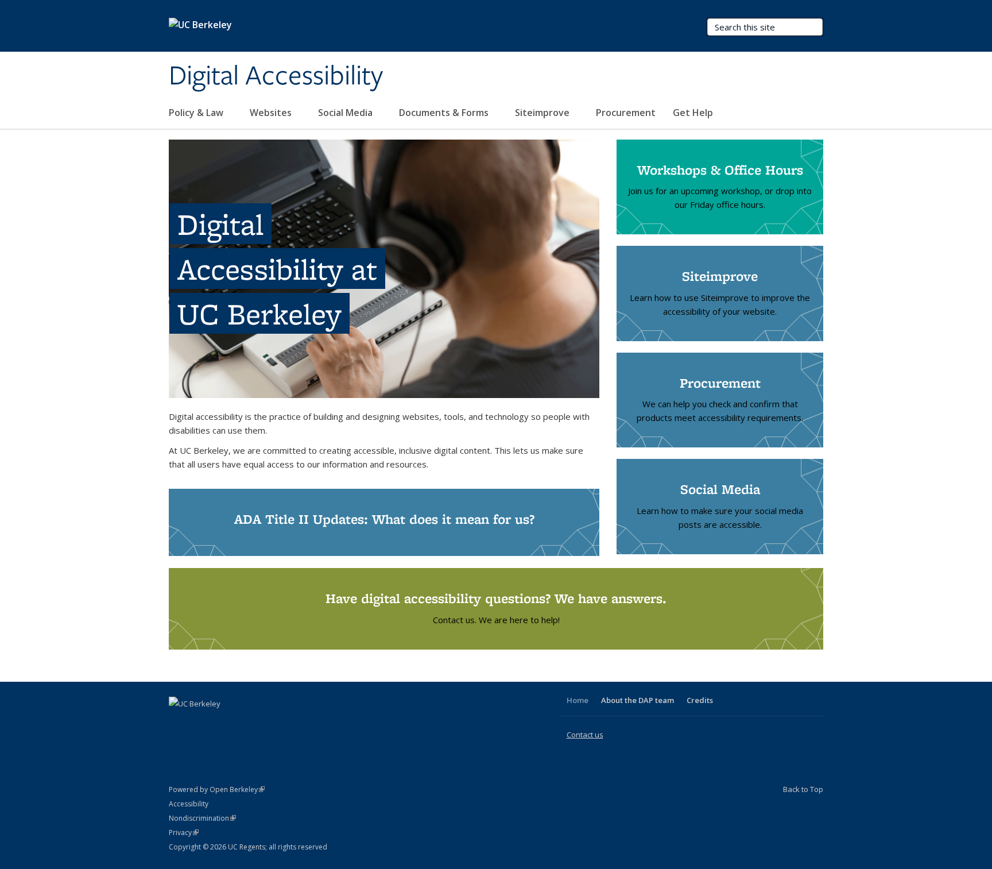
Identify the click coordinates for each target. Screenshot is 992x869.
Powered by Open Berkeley (217, 789)
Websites (272, 112)
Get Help (694, 112)
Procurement (626, 112)
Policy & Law (197, 112)
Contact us (585, 734)
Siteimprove (543, 112)
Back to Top (803, 789)
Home (577, 700)
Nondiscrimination (202, 818)
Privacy (184, 832)
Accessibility (188, 804)
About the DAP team (637, 700)
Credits (700, 700)
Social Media (346, 112)
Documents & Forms (445, 112)
